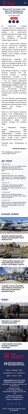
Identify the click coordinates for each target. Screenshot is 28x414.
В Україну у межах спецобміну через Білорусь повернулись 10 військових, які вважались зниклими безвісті (12, 288)
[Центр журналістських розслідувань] (8, 3)
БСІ (14, 373)
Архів (19, 375)
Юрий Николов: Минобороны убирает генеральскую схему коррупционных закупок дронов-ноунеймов (13, 196)
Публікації (14, 370)
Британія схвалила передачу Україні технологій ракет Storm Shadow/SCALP (12, 237)
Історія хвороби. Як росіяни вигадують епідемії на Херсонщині (11, 345)
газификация (9, 152)
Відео (4, 299)
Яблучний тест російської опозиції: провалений (10, 322)
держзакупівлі (5, 153)
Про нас (14, 375)
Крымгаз (13, 153)
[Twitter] (13, 21)
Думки (9, 375)
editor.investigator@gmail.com (14, 397)
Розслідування (7, 373)
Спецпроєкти (21, 373)
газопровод (17, 152)
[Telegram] (17, 21)
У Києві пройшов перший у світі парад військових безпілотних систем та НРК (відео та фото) (12, 262)
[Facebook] (9, 21)
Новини (14, 18)
